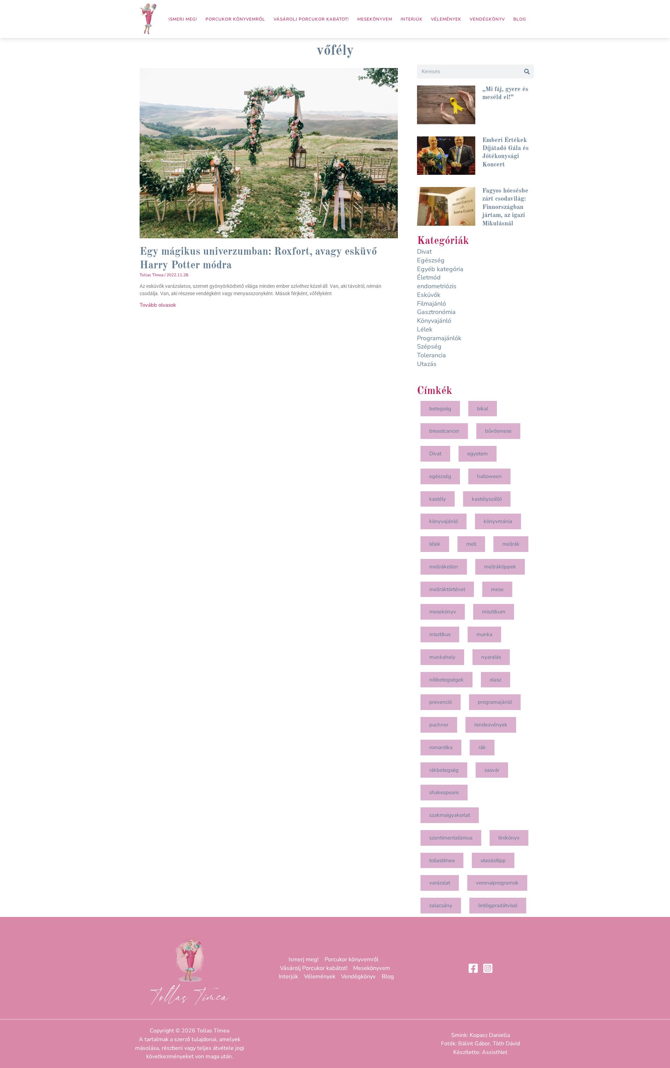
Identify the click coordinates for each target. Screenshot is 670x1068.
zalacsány (440, 905)
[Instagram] (488, 968)
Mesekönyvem (374, 19)
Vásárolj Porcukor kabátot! (311, 19)
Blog (519, 19)
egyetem (477, 453)
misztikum (493, 611)
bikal (482, 408)
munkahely (442, 657)
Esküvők (428, 295)
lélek (434, 543)
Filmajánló (431, 303)
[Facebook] (473, 968)
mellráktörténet (447, 589)
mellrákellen (443, 566)
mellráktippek (500, 566)
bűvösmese (498, 430)
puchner (438, 724)
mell (471, 543)
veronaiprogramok (497, 882)
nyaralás (491, 657)
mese (497, 589)
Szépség (429, 346)
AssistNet (494, 1052)
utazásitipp (493, 860)
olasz (495, 679)
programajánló (495, 702)
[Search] (527, 72)
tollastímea (442, 860)
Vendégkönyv (487, 19)
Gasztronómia (436, 312)
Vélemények (446, 19)
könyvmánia (498, 521)
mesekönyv (442, 611)
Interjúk (412, 19)
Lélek (424, 329)
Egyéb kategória (440, 269)
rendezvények (490, 724)
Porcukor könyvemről (235, 19)
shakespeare (444, 792)
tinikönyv (509, 837)
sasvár (491, 770)
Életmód (429, 277)
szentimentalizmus (450, 837)
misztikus (440, 634)
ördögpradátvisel (498, 905)
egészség (440, 476)
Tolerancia (431, 355)
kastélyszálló (487, 498)
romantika (441, 747)
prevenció (440, 702)
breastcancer (444, 430)
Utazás (427, 364)
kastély (437, 498)
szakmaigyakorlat (449, 815)
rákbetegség (444, 770)
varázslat (439, 882)
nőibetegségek (446, 679)
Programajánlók (439, 338)
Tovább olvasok (158, 304)
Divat (424, 251)
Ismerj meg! (183, 19)
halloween (489, 476)
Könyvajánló (434, 320)
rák (482, 747)
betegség (440, 408)
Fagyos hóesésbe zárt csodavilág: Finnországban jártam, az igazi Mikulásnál (505, 207)
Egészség (431, 260)
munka (484, 634)
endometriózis (436, 286)
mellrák (511, 543)
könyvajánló (443, 521)
